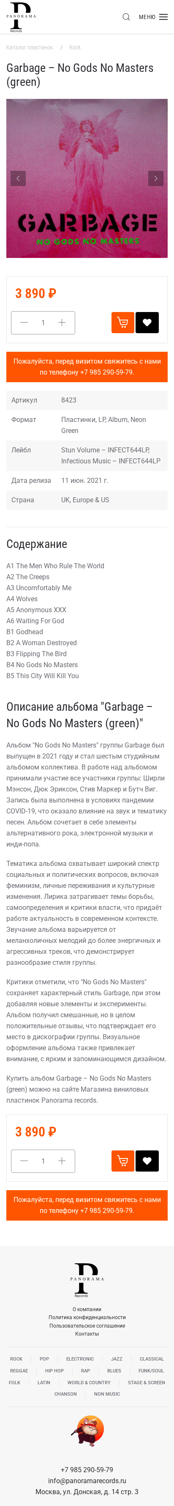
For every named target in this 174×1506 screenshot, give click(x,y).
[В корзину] (122, 322)
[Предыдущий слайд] (18, 178)
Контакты (87, 1334)
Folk (14, 1383)
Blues (114, 1371)
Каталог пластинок (30, 47)
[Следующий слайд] (155, 178)
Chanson (65, 1394)
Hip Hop (54, 1371)
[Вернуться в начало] (21, 17)
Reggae (19, 1371)
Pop (44, 1359)
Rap (85, 1371)
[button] (126, 17)
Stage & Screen (146, 1383)
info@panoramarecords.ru (87, 1481)
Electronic (80, 1359)
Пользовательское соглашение (87, 1326)
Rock (75, 47)
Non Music (107, 1394)
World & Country (89, 1383)
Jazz (116, 1359)
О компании (87, 1309)
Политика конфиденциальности (87, 1317)
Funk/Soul (151, 1371)
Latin (44, 1383)
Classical (152, 1359)
